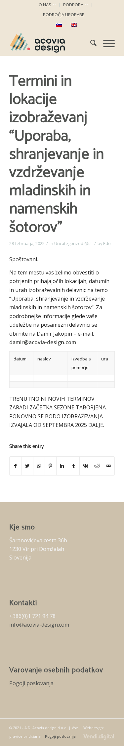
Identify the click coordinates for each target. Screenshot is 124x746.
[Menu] (106, 42)
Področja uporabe (63, 15)
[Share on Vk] (85, 466)
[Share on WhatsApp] (39, 466)
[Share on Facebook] (15, 466)
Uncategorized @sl (73, 243)
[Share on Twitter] (27, 466)
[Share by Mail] (108, 466)
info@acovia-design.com (39, 624)
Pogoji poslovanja (31, 683)
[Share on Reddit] (97, 466)
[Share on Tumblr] (73, 466)
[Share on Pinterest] (50, 466)
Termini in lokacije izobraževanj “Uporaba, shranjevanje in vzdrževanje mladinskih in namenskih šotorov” (56, 154)
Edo (107, 243)
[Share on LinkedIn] (62, 466)
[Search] (90, 42)
